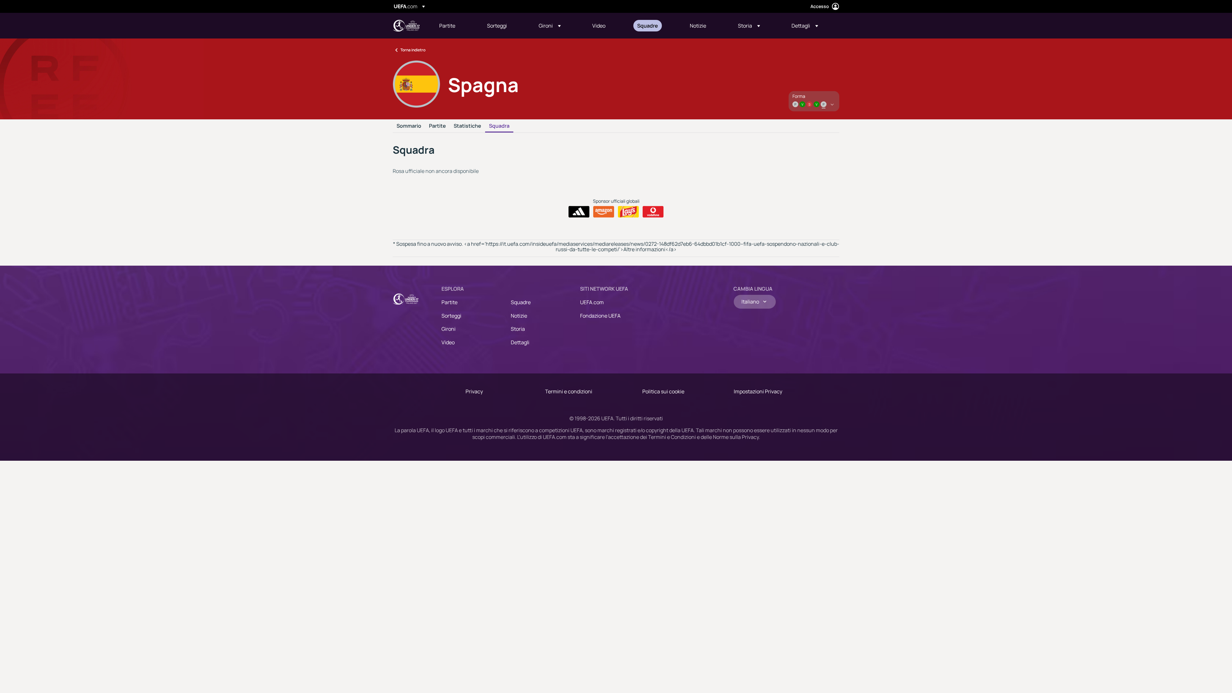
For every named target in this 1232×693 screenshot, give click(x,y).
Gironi (448, 328)
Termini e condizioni (568, 391)
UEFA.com (592, 302)
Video (448, 342)
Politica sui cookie (663, 391)
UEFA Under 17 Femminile (406, 26)
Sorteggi (451, 315)
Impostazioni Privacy (758, 391)
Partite (437, 126)
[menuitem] (455, 26)
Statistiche (467, 126)
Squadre (521, 302)
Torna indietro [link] (412, 50)
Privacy (474, 391)
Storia (518, 328)
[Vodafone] (653, 212)
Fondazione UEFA (600, 315)
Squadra (499, 126)
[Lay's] (628, 212)
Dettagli (520, 342)
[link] (447, 26)
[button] (550, 26)
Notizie (519, 315)
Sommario (409, 126)
